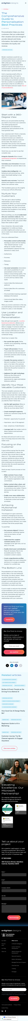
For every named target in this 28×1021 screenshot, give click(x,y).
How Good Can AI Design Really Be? (13, 712)
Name (3, 872)
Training (14, 968)
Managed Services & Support (19, 962)
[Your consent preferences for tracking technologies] (2, 1019)
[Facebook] (5, 1011)
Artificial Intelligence (17, 943)
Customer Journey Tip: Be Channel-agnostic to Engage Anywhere (12, 738)
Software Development (9, 682)
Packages (14, 971)
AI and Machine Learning (9, 679)
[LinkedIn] (2, 1011)
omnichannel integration (9, 158)
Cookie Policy (5, 1008)
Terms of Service (19, 994)
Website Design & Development (11, 701)
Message (4, 903)
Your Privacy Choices (10, 1017)
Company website (6, 887)
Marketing (5, 719)
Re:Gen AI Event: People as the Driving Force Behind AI (13, 690)
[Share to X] (7, 665)
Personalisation (7, 49)
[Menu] (25, 3)
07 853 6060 (6, 858)
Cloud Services (15, 965)
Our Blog (4, 948)
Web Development (19, 685)
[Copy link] (20, 665)
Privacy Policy (8, 994)
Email (3, 880)
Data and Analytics (16, 956)
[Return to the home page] (10, 3)
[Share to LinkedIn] (11, 665)
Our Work (4, 940)
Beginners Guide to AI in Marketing (11, 725)
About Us (4, 951)
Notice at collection (6, 1019)
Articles (5, 9)
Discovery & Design (8, 704)
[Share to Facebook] (16, 665)
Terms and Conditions (7, 1004)
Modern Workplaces (16, 959)
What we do (15, 940)
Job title (4, 895)
